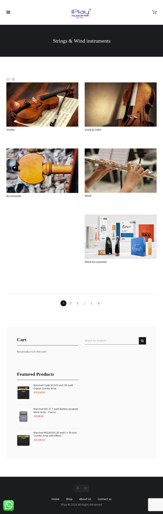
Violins (10, 129)
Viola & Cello (93, 129)
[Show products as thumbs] (8, 80)
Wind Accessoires (96, 262)
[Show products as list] (13, 80)
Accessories (13, 196)
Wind (88, 196)
